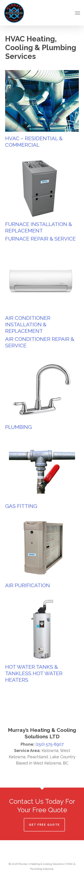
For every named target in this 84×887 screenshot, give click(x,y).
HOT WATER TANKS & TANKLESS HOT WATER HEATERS (33, 673)
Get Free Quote (44, 824)
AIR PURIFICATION (27, 585)
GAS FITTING (21, 506)
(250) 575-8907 (50, 744)
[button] (77, 13)
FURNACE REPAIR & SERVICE (40, 239)
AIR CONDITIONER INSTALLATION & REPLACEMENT (27, 324)
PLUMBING (18, 427)
